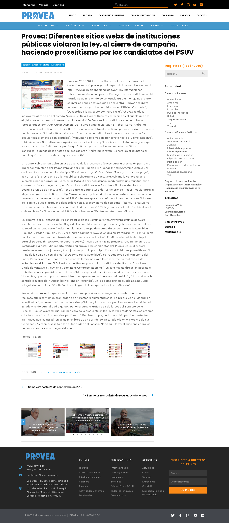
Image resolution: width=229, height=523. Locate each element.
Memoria (29, 4)
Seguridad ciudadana (179, 171)
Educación (173, 106)
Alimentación (174, 99)
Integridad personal (178, 141)
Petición (172, 168)
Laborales (173, 109)
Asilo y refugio (175, 138)
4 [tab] (85, 434)
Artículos (73, 26)
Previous (23, 422)
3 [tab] (81, 434)
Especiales (99, 26)
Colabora (168, 15)
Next (152, 422)
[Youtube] (194, 4)
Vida (169, 175)
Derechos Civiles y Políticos (180, 132)
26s (41, 372)
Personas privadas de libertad (184, 165)
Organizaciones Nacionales (180, 181)
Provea (87, 15)
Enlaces (185, 15)
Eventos (202, 15)
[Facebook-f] (181, 4)
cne (47, 372)
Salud (170, 116)
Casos (155, 26)
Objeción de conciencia (180, 158)
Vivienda (172, 126)
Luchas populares (175, 211)
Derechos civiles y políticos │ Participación (43, 65)
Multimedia (179, 26)
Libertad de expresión (179, 148)
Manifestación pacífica (180, 154)
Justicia (58, 4)
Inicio (72, 15)
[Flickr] (201, 4)
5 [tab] (89, 434)
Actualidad (46, 26)
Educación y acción (143, 15)
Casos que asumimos (111, 15)
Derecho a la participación (66, 372)
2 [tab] (77, 434)
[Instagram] (188, 4)
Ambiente (172, 102)
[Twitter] (175, 4)
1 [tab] (73, 434)
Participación (174, 161)
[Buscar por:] (186, 74)
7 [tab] (97, 434)
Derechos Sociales (175, 93)
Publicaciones (129, 26)
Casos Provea (174, 221)
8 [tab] (101, 434)
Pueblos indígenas (177, 112)
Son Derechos (173, 215)
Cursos (170, 227)
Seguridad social (176, 119)
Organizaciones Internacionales (183, 184)
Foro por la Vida (173, 204)
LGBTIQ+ (170, 208)
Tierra (170, 122)
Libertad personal (177, 151)
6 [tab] (93, 434)
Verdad (44, 4)
